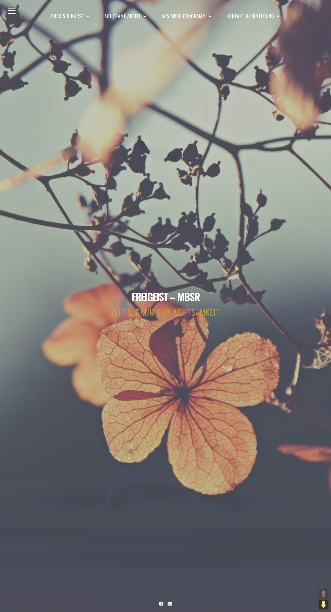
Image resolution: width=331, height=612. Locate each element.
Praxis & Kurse (67, 16)
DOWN (323, 604)
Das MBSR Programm (184, 16)
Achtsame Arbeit (122, 16)
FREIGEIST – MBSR (166, 296)
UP (323, 593)
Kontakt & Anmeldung (250, 16)
